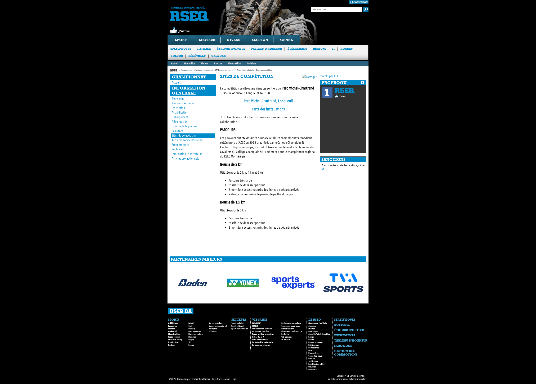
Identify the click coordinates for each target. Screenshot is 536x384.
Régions (319, 48)
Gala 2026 (218, 56)
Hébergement (180, 117)
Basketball (172, 331)
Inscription (178, 108)
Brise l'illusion (287, 329)
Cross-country (186, 70)
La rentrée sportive (260, 331)
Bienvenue (178, 99)
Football (171, 345)
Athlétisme (173, 323)
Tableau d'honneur (266, 48)
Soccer (191, 345)
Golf (190, 326)
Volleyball (213, 329)
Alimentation (179, 122)
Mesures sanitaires (183, 103)
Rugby (191, 339)
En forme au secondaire (291, 323)
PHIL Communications (355, 375)
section (260, 40)
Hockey (346, 48)
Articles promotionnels (185, 158)
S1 (333, 48)
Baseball (171, 329)
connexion (360, 2)
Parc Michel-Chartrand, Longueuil (268, 101)
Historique (313, 331)
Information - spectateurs (187, 154)
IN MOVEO (285, 339)
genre (286, 40)
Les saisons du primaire (262, 329)
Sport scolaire (237, 323)
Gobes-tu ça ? (258, 337)
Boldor (177, 56)
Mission (311, 329)
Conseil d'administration (319, 334)
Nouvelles (189, 63)
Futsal (191, 323)
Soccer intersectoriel (218, 326)
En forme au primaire (261, 345)
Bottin (311, 339)
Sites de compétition (184, 135)
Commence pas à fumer (291, 326)
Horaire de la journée (184, 126)
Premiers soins (180, 145)
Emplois (311, 358)
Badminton (172, 326)
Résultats (177, 131)
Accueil (174, 63)
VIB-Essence (286, 337)
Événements (297, 48)
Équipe (311, 337)
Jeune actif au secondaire (263, 334)
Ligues (204, 63)
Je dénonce (313, 361)
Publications (313, 345)
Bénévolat (197, 56)
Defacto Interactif (357, 379)
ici (323, 168)
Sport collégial (237, 326)
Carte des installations (268, 109)
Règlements (179, 149)
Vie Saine (204, 48)
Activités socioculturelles (187, 140)
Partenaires (313, 348)
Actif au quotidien (260, 339)
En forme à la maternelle (262, 342)
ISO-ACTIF (256, 323)
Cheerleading (174, 334)
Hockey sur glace (195, 334)
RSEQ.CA (180, 311)
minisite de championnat (203, 70)
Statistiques (180, 48)
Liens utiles (234, 63)
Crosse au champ (175, 339)
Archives (251, 63)
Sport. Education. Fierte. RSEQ (189, 13)
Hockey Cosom (194, 331)
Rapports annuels (315, 342)
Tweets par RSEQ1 (331, 76)
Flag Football (173, 342)
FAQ (310, 350)
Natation (192, 337)
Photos (218, 63)
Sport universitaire (239, 329)
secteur (207, 40)
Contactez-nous (315, 356)
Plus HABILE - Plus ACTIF (291, 331)
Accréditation (180, 112)
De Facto (285, 334)
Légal (234, 379)
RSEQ (344, 90)
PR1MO (255, 326)
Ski (189, 342)
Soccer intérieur (216, 323)
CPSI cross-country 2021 (225, 70)
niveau (233, 40)
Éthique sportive (231, 48)
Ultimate (212, 331)
